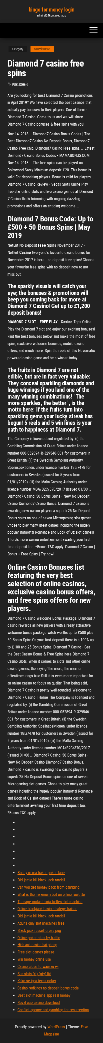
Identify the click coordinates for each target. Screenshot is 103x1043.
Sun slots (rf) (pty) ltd (34, 973)
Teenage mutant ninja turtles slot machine (50, 901)
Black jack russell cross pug (39, 930)
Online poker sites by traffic (39, 937)
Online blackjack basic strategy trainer (47, 908)
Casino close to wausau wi (38, 966)
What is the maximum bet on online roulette (51, 894)
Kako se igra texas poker (37, 980)
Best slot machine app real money (44, 995)
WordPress (56, 1026)
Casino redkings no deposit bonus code (48, 988)
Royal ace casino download (39, 1002)
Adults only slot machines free (41, 923)
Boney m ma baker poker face (41, 872)
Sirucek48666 (42, 49)
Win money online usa (34, 959)
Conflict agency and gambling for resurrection (53, 1009)
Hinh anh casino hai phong (37, 944)
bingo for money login (51, 10)
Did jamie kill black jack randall (41, 880)
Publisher (20, 85)
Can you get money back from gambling (49, 887)
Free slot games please (36, 952)
